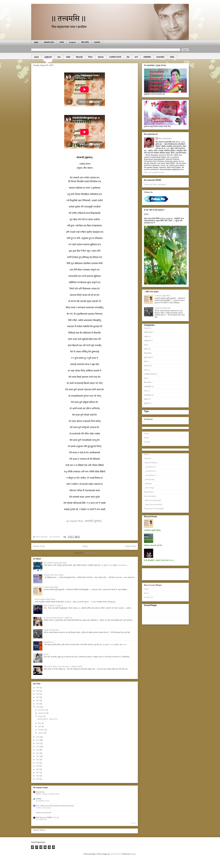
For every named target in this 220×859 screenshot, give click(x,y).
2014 (38, 750)
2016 (38, 743)
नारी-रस (46, 654)
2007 (38, 773)
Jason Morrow (115, 854)
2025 (38, 688)
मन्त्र (147, 370)
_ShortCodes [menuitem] (149, 479)
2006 (38, 776)
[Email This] (69, 537)
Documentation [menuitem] (150, 496)
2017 (38, 740)
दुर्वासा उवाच (148, 357)
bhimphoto (40, 792)
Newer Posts (39, 546)
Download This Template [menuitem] (154, 509)
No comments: (55, 537)
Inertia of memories (43, 813)
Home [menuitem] (146, 454)
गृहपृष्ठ (36, 42)
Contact (147, 442)
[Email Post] (64, 537)
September (42, 713)
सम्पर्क (62, 42)
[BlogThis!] (71, 537)
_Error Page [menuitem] (149, 488)
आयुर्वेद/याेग (48, 57)
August (41, 716)
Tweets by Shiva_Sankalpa (155, 184)
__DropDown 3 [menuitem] (150, 475)
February (41, 730)
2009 (38, 766)
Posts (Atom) (90, 553)
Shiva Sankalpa (164, 138)
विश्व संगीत (85, 42)
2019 (38, 707)
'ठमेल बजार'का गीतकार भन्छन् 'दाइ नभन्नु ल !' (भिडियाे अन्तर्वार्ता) (63, 667)
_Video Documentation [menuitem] (153, 504)
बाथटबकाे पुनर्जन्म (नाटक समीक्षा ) (54, 575)
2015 (38, 747)
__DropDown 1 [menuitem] (150, 467)
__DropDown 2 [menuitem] (150, 471)
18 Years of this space (43, 808)
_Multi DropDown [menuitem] (151, 463)
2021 (38, 701)
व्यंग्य (136, 57)
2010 (38, 763)
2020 (38, 704)
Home (85, 546)
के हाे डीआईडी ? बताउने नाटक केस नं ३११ (159, 560)
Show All (133, 823)
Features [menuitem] (147, 458)
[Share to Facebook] (76, 537)
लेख (128, 57)
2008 (38, 769)
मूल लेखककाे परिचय (74, 521)
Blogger (133, 854)
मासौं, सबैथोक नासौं (41, 819)
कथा (59, 57)
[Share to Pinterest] (78, 537)
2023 (38, 694)
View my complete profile (154, 172)
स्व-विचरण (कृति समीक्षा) (51, 587)
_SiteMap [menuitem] (148, 483)
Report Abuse (39, 830)
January (41, 733)
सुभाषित (147, 403)
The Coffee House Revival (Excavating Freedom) (55, 806)
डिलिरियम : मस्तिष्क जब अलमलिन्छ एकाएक (47, 794)
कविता (68, 57)
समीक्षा (172, 57)
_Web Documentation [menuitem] (152, 500)
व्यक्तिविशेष (147, 57)
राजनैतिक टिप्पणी (115, 57)
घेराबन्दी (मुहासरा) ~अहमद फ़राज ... (48, 719)
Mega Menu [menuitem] (149, 492)
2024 (38, 691)
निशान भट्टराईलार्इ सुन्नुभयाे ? (53, 606)
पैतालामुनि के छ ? (49, 642)
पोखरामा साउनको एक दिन (153, 545)
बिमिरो (146, 214)
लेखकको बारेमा (49, 42)
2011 (38, 759)
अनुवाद (36, 57)
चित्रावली (79, 57)
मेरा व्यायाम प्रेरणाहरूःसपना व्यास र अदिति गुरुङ (58, 618)
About (146, 438)
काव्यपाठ (97, 42)
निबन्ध (90, 57)
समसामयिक (160, 57)
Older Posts (130, 546)
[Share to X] (74, 537)
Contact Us (148, 597)
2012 (38, 756)
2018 (38, 737)
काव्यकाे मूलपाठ (93, 521)
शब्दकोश (38, 799)
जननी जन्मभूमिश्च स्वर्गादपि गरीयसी (45, 599)
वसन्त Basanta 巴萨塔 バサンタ (47, 817)
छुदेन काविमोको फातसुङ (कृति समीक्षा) (55, 563)
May (40, 723)
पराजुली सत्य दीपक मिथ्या (51, 630)
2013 (38, 753)
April (40, 726)
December (42, 710)
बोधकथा (101, 57)
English (72, 42)
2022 (38, 697)
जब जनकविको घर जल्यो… (43, 801)
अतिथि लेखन (149, 332)
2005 (38, 779)
